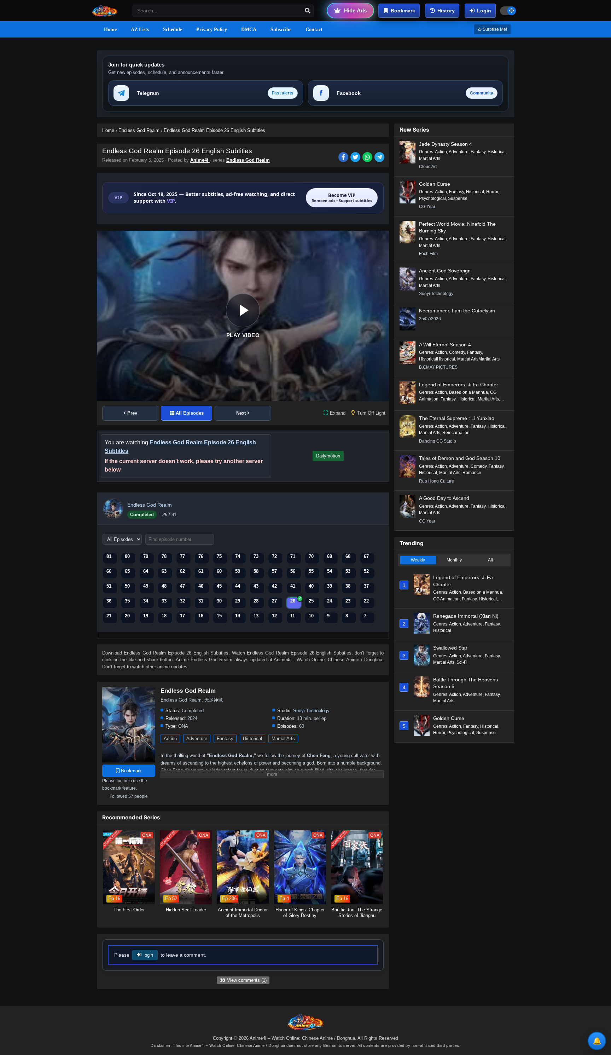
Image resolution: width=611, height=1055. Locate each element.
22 (366, 601)
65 (127, 571)
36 (108, 601)
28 (256, 601)
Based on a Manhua (468, 392)
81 (108, 556)
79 (145, 556)
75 (219, 556)
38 (347, 586)
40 (311, 586)
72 (274, 556)
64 (145, 571)
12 (274, 615)
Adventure (196, 738)
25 (311, 601)
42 (274, 586)
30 (219, 601)
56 (292, 571)
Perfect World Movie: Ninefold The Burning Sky (457, 227)
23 (347, 601)
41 (292, 586)
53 (347, 571)
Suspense (457, 198)
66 (108, 571)
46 (200, 586)
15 (219, 615)
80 (127, 556)
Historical (252, 738)
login (148, 955)
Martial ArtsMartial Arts (478, 359)
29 (237, 601)
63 (164, 571)
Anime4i (200, 160)
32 (182, 601)
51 (108, 586)
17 (182, 615)
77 (182, 556)
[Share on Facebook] (344, 157)
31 (200, 601)
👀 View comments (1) (243, 980)
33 (164, 601)
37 (366, 586)
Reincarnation (456, 432)
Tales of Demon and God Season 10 (459, 458)
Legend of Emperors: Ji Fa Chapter (458, 384)
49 (145, 586)
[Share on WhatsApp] (368, 157)
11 (292, 615)
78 (164, 556)
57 (274, 571)
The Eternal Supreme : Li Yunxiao (456, 418)
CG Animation (446, 598)
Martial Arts (283, 738)
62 (182, 571)
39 (329, 586)
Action (170, 738)
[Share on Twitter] (356, 157)
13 (256, 615)
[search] (307, 11)
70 (311, 556)
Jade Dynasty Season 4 (445, 144)
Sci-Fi (461, 662)
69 (329, 556)
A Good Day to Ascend (444, 498)
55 (311, 571)
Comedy (457, 352)
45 (219, 586)
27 (274, 601)
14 (237, 615)
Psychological (432, 198)
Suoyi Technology (311, 710)
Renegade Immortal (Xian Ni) (466, 616)
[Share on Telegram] (379, 157)
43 (256, 586)
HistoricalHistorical (437, 359)
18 (164, 615)
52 (366, 571)
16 (200, 615)
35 (127, 601)
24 (329, 601)
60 (219, 571)
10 (311, 615)
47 (182, 586)
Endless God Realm (248, 160)
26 (292, 601)
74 (237, 556)
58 (256, 571)
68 (347, 556)
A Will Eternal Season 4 (445, 344)
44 (237, 586)
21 (108, 615)
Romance (471, 472)
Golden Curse (434, 184)
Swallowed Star (450, 648)
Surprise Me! (494, 29)
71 (292, 556)
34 (145, 601)
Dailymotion (328, 456)
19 (145, 615)
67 (366, 556)
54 (329, 571)
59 (237, 571)
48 (164, 586)
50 (127, 586)
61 (200, 571)
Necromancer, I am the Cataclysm (457, 310)
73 (256, 556)
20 (127, 615)
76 (200, 556)
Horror (492, 191)
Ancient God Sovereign (445, 270)
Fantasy (225, 738)
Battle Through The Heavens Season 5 (465, 683)
